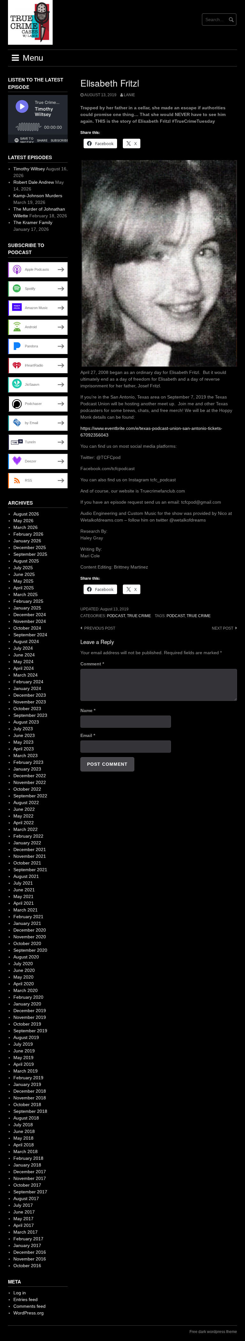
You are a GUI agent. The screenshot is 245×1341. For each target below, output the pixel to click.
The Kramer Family (32, 222)
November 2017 (29, 1178)
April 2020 (23, 983)
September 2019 (30, 1030)
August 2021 (26, 876)
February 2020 (28, 997)
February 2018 (28, 1158)
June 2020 (24, 970)
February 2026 (28, 534)
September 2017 (30, 1191)
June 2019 (24, 1050)
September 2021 (30, 869)
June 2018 (24, 1131)
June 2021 (24, 889)
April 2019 (23, 1064)
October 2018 (27, 1104)
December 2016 (29, 1252)
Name (87, 710)
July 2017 (23, 1205)
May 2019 (23, 1057)
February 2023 (28, 762)
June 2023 (24, 735)
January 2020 (27, 1003)
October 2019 (27, 1024)
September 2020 (30, 950)
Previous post (99, 628)
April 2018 (23, 1144)
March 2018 (25, 1151)
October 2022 (27, 789)
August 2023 (26, 722)
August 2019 (26, 1037)
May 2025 (23, 581)
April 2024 (23, 668)
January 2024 (27, 688)
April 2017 (23, 1225)
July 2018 (23, 1124)
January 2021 (27, 923)
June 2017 (24, 1211)
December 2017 (29, 1171)
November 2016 (29, 1258)
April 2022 (23, 822)
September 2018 (30, 1111)
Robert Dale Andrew (33, 182)
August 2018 (26, 1117)
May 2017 (23, 1218)
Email (87, 735)
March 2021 (25, 909)
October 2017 (27, 1185)
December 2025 (29, 547)
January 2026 (27, 540)
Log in (19, 1292)
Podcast (116, 616)
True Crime (139, 616)
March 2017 (25, 1232)
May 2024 (23, 661)
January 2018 (27, 1164)
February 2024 (28, 681)
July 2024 (23, 648)
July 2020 (23, 963)
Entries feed (25, 1299)
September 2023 (30, 715)
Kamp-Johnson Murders (37, 195)
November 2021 (29, 856)
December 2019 (29, 1010)
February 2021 (28, 916)
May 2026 (23, 520)
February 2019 (28, 1077)
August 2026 (26, 513)
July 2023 (23, 728)
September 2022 (30, 795)
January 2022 (27, 842)
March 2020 (25, 990)
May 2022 (23, 815)
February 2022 (28, 836)
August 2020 (26, 956)
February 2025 (28, 601)
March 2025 (25, 594)
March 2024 (25, 675)
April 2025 (23, 587)
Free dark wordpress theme (213, 1331)
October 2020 (27, 943)
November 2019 (29, 1017)
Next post (222, 628)
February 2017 (28, 1238)
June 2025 (24, 574)
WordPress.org (28, 1312)
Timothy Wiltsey (29, 168)
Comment (92, 663)
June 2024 (24, 654)
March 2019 (25, 1071)
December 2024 (29, 614)
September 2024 (30, 634)
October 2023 (27, 708)
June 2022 (24, 809)
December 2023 (29, 695)
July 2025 (23, 567)
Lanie (129, 95)
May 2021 (23, 896)
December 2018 (29, 1091)
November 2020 (29, 936)
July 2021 (23, 883)
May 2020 (23, 977)
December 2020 (29, 930)
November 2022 (29, 782)
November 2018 (29, 1097)
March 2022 (25, 829)
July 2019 (23, 1044)
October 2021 (27, 862)
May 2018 (23, 1138)
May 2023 (23, 742)
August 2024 (26, 641)
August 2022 (26, 802)
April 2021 (23, 903)
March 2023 (25, 755)
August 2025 (26, 560)
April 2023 (23, 748)
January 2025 (27, 607)
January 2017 (27, 1245)
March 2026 (25, 527)
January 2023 (27, 768)
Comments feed (29, 1306)
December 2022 (29, 775)
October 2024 (27, 628)
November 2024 (29, 621)
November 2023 (29, 701)
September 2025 (30, 554)
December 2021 (29, 849)
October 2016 (27, 1265)
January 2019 (27, 1084)
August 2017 (26, 1198)
